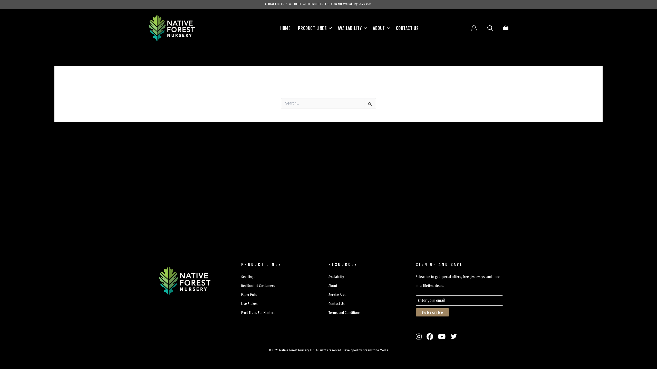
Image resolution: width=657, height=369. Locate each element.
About (379, 28)
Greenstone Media (375, 350)
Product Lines (312, 28)
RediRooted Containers (258, 286)
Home (285, 28)
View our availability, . (351, 4)
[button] (330, 28)
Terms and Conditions (344, 313)
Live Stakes (249, 304)
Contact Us (407, 28)
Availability (350, 28)
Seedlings (248, 277)
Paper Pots (249, 295)
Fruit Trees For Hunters (258, 313)
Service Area (337, 295)
